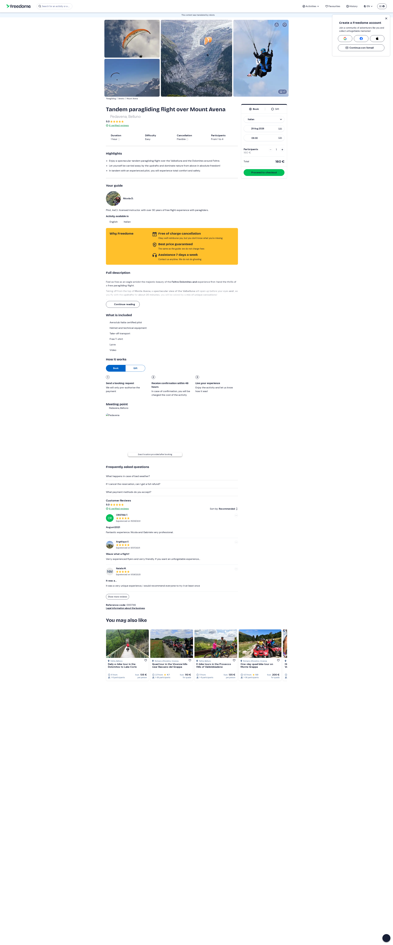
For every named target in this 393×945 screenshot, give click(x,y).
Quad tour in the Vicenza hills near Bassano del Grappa (169, 665)
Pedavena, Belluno (125, 116)
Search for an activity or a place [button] (56, 6)
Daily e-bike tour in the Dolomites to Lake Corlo (122, 665)
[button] (386, 938)
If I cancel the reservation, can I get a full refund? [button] (133, 484)
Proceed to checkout (264, 172)
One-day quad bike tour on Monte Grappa (257, 665)
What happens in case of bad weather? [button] (128, 476)
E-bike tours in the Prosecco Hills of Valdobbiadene (213, 665)
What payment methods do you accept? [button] (128, 492)
